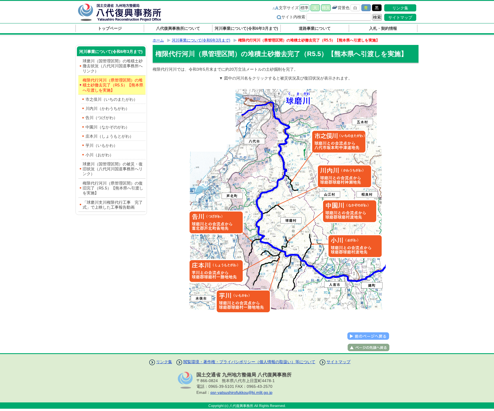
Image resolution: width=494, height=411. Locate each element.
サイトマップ (400, 17)
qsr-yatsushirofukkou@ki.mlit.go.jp (241, 392)
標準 (304, 7)
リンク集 (400, 8)
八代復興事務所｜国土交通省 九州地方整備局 (125, 12)
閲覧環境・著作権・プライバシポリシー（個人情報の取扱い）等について (249, 361)
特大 (326, 7)
